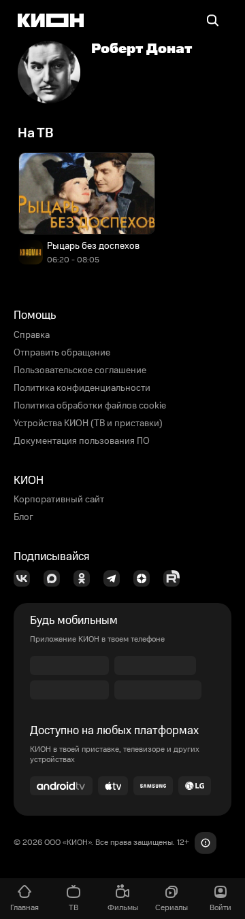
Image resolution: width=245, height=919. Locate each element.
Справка (32, 335)
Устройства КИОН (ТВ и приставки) (88, 423)
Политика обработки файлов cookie (90, 406)
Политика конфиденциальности (82, 388)
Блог (23, 517)
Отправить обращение (62, 353)
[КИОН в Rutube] (175, 578)
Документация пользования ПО (82, 441)
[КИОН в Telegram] (115, 578)
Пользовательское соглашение (80, 370)
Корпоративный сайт (59, 499)
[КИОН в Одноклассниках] (86, 578)
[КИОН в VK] (26, 578)
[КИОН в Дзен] (145, 578)
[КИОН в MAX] (56, 578)
